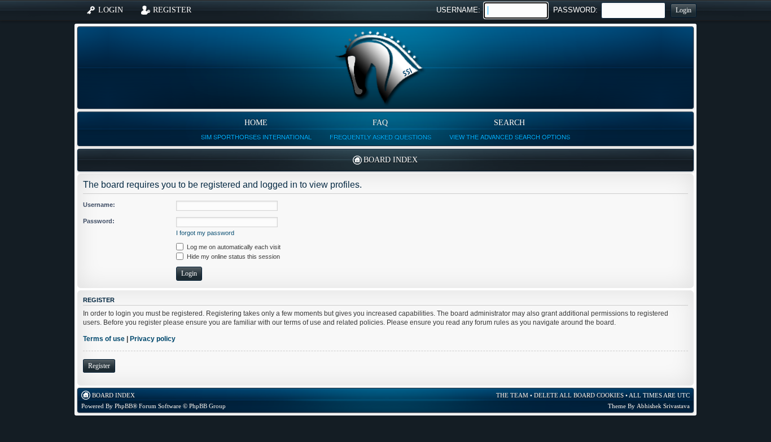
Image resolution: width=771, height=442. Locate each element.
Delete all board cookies (579, 395)
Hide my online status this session (232, 256)
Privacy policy (153, 339)
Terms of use (104, 339)
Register (99, 366)
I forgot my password (205, 232)
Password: (575, 10)
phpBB (124, 406)
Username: (458, 10)
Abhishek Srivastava (663, 406)
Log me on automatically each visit (233, 247)
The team (512, 395)
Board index (390, 160)
